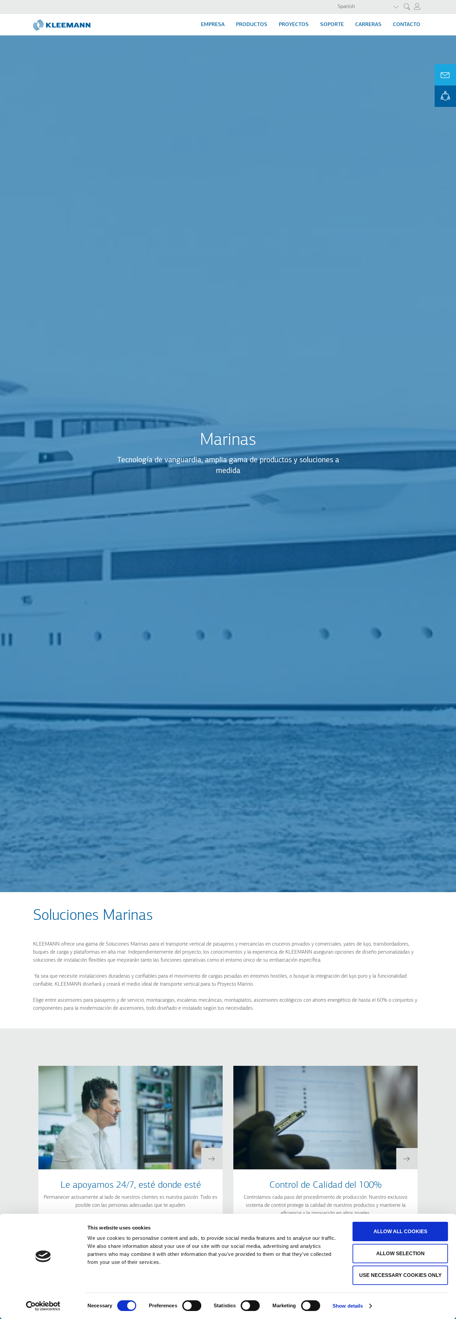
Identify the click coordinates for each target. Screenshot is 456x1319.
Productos (251, 24)
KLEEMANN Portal (445, 96)
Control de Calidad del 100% (325, 1185)
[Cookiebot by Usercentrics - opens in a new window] (43, 1306)
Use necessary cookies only (400, 1275)
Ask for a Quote (445, 75)
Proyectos (294, 24)
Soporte (332, 24)
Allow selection (400, 1253)
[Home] (62, 22)
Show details (347, 1306)
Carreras (368, 24)
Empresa (213, 24)
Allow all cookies (400, 1231)
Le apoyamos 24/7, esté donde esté (130, 1185)
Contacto (406, 24)
